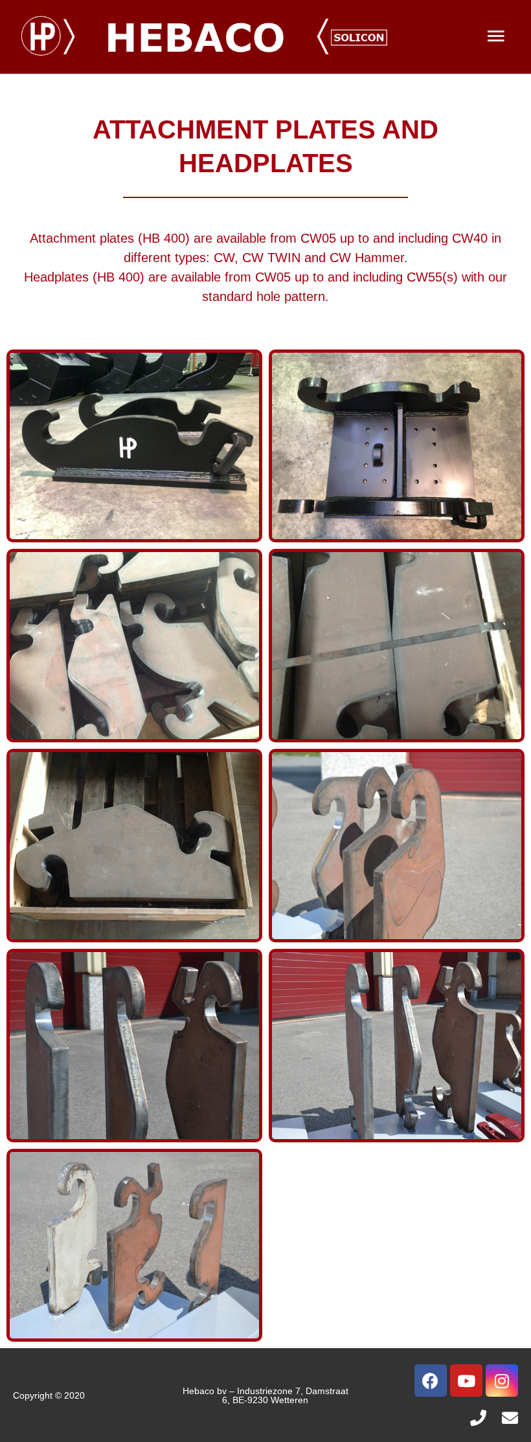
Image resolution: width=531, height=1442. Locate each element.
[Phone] (478, 1418)
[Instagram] (502, 1380)
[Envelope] (510, 1418)
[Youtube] (466, 1380)
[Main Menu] (496, 37)
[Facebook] (430, 1380)
